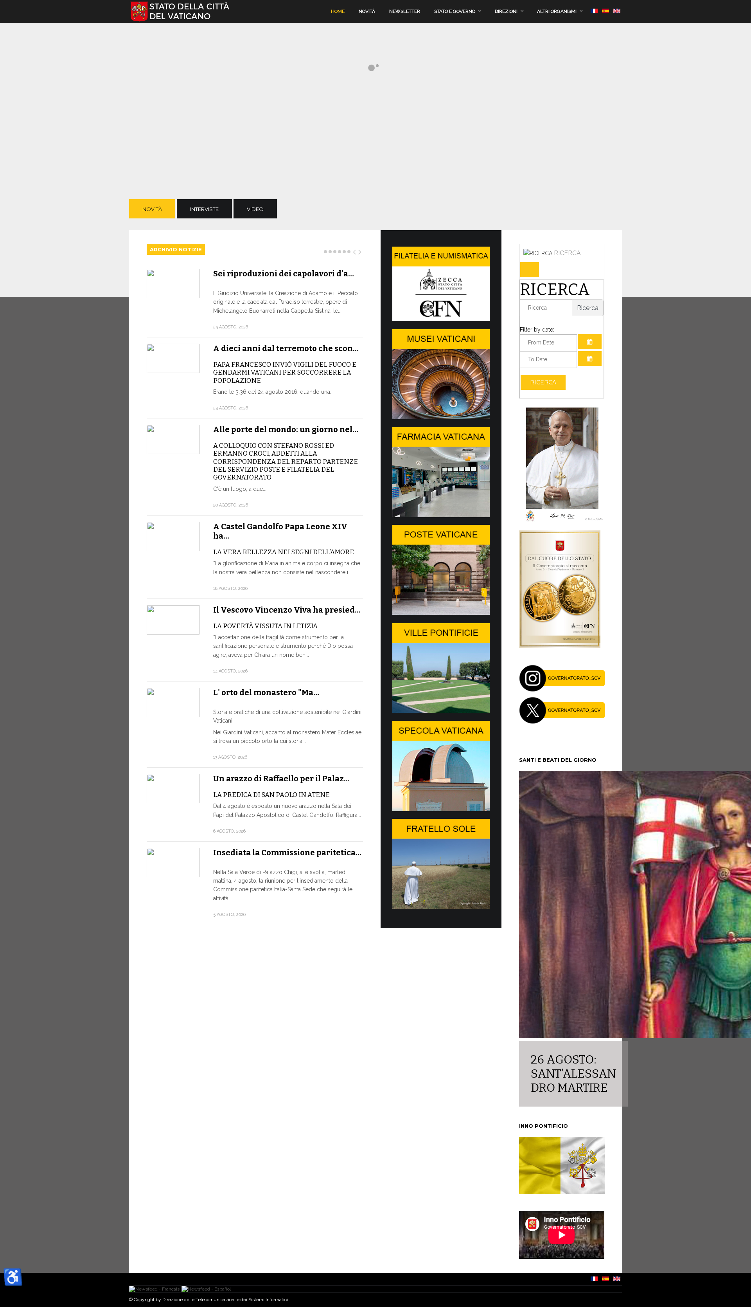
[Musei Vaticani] (440, 417)
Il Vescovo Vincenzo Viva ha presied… (287, 610)
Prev (355, 250)
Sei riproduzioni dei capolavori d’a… (283, 273)
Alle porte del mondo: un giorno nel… (285, 429)
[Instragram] (562, 690)
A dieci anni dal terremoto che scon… (286, 348)
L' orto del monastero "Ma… (266, 692)
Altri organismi (557, 11)
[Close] (529, 269)
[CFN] (440, 319)
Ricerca (543, 382)
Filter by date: (537, 329)
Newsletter (404, 11)
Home (338, 11)
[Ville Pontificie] (440, 711)
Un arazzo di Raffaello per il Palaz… (281, 778)
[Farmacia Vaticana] (440, 515)
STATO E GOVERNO (454, 11)
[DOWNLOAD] (559, 646)
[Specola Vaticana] (440, 809)
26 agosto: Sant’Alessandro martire (573, 1074)
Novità (367, 11)
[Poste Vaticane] (440, 613)
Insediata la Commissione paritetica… (287, 852)
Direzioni (506, 11)
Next (360, 250)
